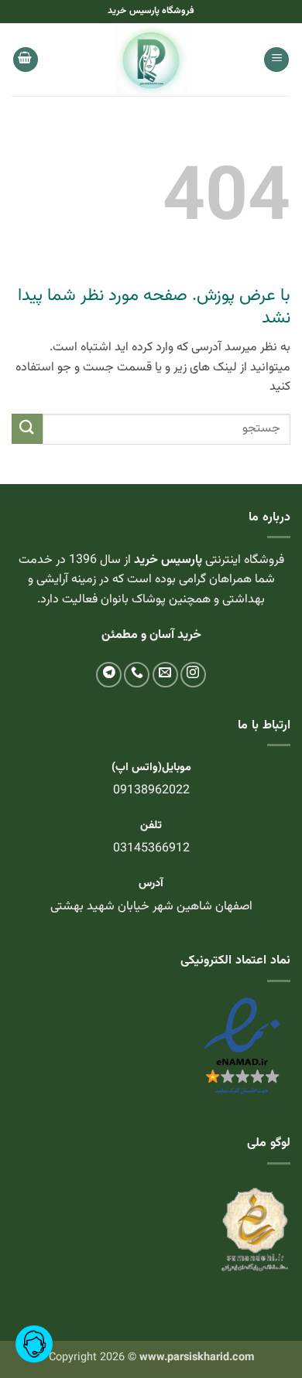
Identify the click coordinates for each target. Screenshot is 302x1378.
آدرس (151, 883)
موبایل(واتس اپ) (151, 767)
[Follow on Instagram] (193, 674)
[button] (276, 60)
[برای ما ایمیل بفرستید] (165, 674)
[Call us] (136, 674)
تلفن (151, 825)
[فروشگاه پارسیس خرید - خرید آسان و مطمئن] (151, 59)
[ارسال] (27, 429)
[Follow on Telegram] (109, 674)
